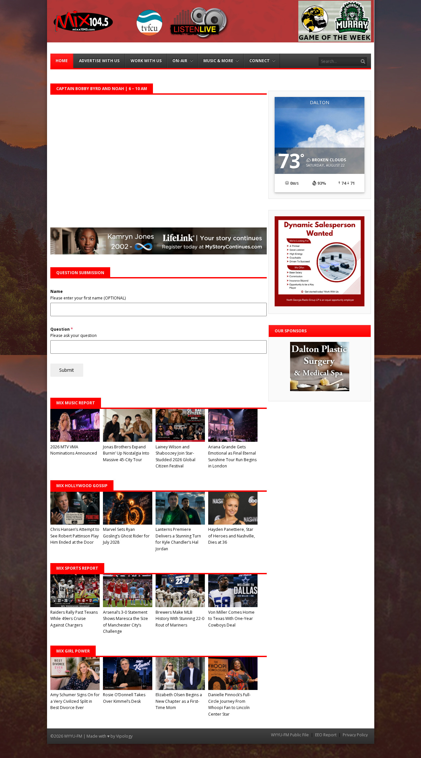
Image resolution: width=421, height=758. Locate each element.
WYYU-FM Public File (290, 735)
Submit (66, 370)
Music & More (218, 60)
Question (61, 329)
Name (56, 291)
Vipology (124, 736)
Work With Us (146, 60)
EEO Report (325, 735)
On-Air (179, 60)
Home (62, 60)
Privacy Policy (355, 735)
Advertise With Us (99, 60)
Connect (259, 60)
